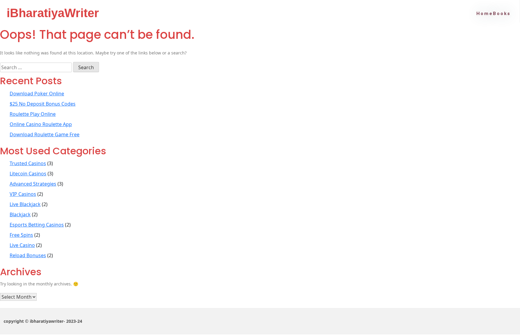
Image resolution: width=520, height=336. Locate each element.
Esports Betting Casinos (37, 224)
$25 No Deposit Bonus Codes (43, 103)
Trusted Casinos (28, 163)
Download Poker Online (37, 93)
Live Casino (22, 245)
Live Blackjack (25, 204)
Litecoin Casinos (28, 173)
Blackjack (20, 214)
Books (502, 13)
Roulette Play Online (33, 114)
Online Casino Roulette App (41, 124)
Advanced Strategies (33, 183)
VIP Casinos (23, 194)
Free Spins (21, 235)
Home (484, 13)
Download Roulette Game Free (44, 134)
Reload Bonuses (28, 255)
